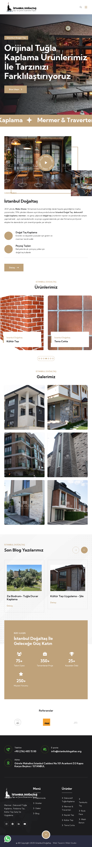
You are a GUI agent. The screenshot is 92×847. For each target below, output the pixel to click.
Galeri (38, 808)
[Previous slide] (75, 550)
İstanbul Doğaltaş (43, 843)
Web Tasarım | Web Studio (64, 843)
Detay (12, 267)
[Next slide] (84, 550)
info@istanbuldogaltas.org (66, 751)
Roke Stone (21, 209)
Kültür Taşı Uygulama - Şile (23, 596)
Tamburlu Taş (62, 341)
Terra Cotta (13, 341)
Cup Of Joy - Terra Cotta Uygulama (65, 597)
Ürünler (38, 803)
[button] (39, 358)
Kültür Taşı (68, 820)
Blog (37, 813)
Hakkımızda (40, 798)
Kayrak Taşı (69, 815)
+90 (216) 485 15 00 (25, 751)
